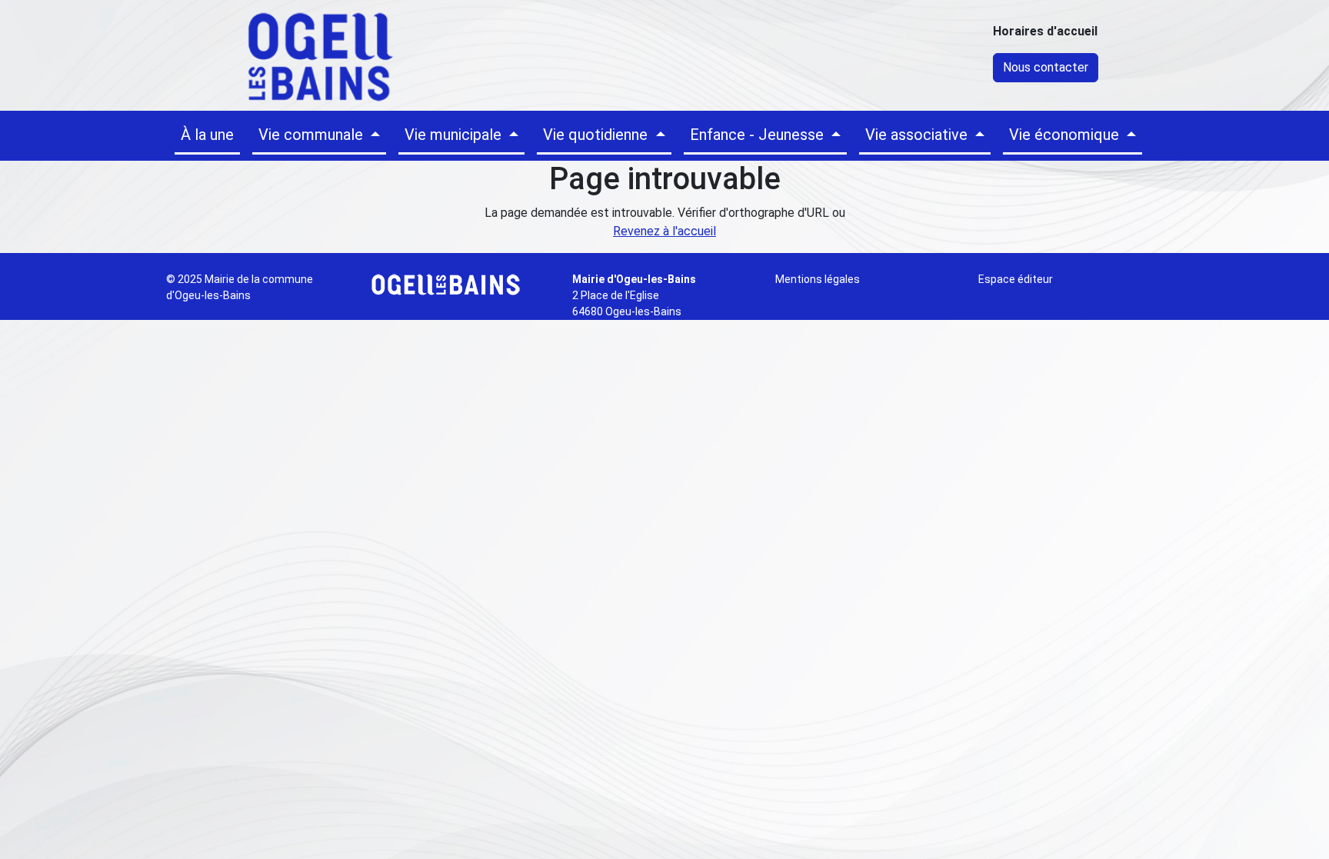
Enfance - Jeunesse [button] (759, 134)
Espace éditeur (1015, 279)
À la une (207, 134)
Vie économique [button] (1066, 134)
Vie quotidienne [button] (597, 134)
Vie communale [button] (312, 134)
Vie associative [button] (918, 134)
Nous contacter (1045, 67)
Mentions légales (817, 279)
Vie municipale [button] (455, 134)
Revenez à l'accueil (664, 231)
